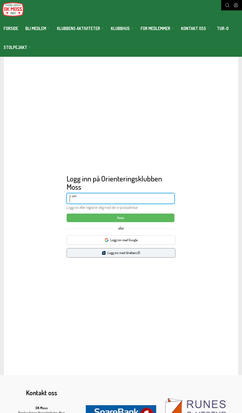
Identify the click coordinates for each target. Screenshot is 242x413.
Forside (11, 28)
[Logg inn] (236, 5)
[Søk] (227, 5)
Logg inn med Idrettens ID (124, 253)
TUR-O (223, 28)
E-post (73, 196)
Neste (120, 218)
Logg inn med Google (124, 240)
